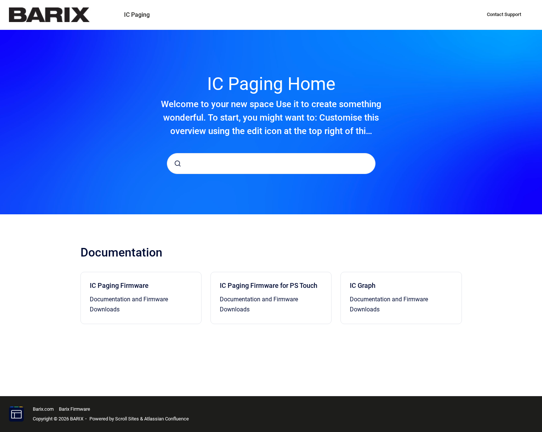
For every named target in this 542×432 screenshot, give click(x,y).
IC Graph (362, 285)
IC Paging (137, 14)
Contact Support (504, 14)
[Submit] (178, 164)
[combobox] (271, 163)
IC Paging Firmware (119, 285)
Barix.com (43, 409)
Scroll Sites (127, 419)
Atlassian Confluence (166, 419)
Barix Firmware (74, 409)
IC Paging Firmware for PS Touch (268, 285)
